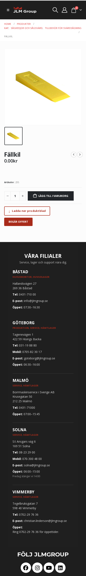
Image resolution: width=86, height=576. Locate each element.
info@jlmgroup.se (36, 301)
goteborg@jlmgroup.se (39, 358)
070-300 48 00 (32, 459)
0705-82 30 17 (32, 352)
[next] (80, 155)
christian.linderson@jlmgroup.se (45, 521)
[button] (8, 10)
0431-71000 (27, 408)
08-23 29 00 (27, 452)
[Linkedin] (60, 567)
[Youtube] (49, 567)
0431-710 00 (27, 294)
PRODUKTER (24, 23)
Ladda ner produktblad (27, 211)
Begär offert (18, 221)
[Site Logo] (24, 10)
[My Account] (64, 10)
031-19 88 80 (28, 345)
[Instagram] (37, 567)
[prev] (74, 155)
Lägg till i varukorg (53, 196)
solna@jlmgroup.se (37, 465)
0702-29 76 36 (28, 514)
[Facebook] (26, 567)
